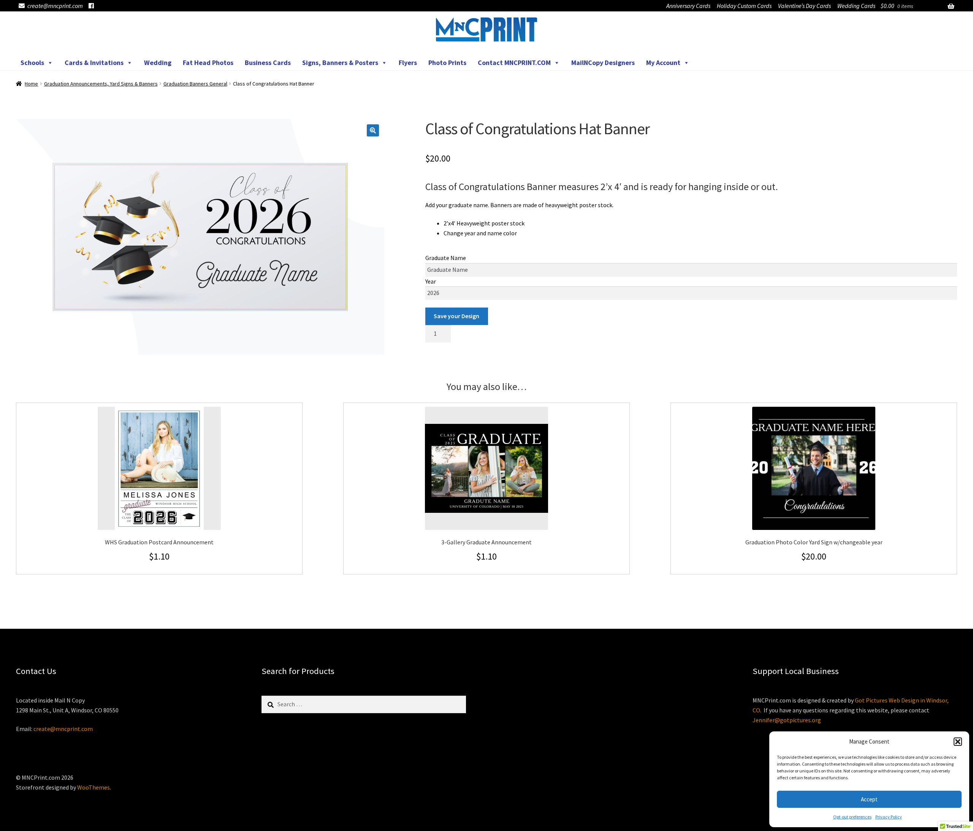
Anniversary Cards (688, 6)
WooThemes (93, 787)
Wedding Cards (856, 6)
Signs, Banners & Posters (340, 62)
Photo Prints (447, 62)
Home (31, 83)
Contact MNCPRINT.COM (514, 62)
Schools (32, 62)
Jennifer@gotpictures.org (787, 720)
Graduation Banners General (195, 83)
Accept (869, 799)
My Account (663, 62)
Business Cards (268, 62)
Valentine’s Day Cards (804, 6)
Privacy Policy (888, 817)
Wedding (157, 62)
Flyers (408, 62)
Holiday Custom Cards (744, 6)
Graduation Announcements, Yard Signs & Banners (101, 83)
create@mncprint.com (55, 6)
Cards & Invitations (94, 62)
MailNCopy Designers (603, 62)
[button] (958, 741)
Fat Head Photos (208, 62)
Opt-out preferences (852, 817)
